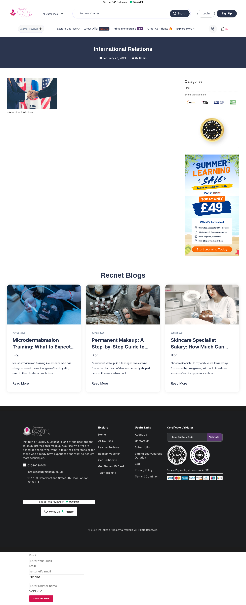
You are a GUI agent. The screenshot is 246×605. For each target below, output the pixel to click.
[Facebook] (27, 491)
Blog (187, 87)
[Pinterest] (63, 491)
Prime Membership (127, 28)
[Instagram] (51, 491)
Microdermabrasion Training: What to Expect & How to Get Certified (44, 343)
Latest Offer (91, 28)
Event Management (195, 94)
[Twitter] (39, 491)
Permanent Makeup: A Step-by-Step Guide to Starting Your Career (118, 343)
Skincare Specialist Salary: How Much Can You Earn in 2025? (197, 343)
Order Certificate (158, 28)
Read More (21, 383)
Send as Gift (41, 598)
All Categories (50, 13)
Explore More (184, 28)
